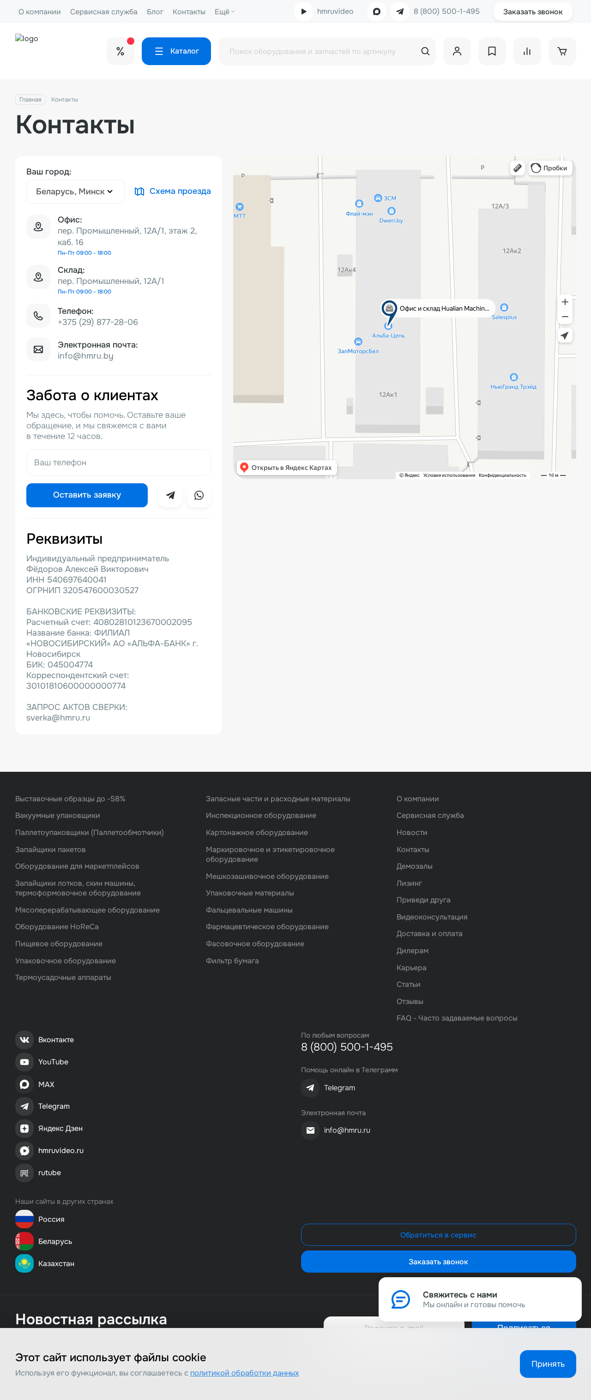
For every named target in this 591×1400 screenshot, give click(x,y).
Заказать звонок (533, 12)
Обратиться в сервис (438, 1235)
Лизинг (409, 883)
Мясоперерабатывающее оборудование (87, 910)
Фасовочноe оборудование (255, 944)
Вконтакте (56, 1040)
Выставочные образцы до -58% (70, 799)
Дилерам (412, 950)
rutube (49, 1173)
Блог (155, 12)
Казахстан (56, 1263)
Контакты (189, 12)
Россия (51, 1219)
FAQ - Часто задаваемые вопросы (457, 1018)
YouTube (53, 1062)
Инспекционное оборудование (261, 815)
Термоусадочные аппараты (63, 977)
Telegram (54, 1106)
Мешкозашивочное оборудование (267, 876)
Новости (412, 832)
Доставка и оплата (430, 933)
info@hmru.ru (347, 1130)
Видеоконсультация (432, 917)
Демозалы (415, 866)
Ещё (222, 12)
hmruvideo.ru (61, 1150)
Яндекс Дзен (60, 1128)
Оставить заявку (87, 495)
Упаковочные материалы (250, 893)
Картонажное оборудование (257, 832)
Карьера (412, 968)
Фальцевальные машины (249, 910)
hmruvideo (335, 11)
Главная (30, 99)
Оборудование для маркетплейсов (77, 866)
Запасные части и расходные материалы (278, 799)
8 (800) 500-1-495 (447, 11)
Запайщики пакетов (50, 849)
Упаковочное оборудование (65, 961)
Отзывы (410, 1001)
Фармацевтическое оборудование (267, 926)
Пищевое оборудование (59, 944)
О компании (39, 12)
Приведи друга (424, 900)
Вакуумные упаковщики (57, 815)
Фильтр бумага (232, 961)
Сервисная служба (104, 12)
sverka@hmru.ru (58, 718)
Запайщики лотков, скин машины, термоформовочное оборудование (78, 888)
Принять (548, 1364)
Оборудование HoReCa (57, 926)
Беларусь (55, 1241)
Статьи (409, 984)
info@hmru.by (86, 356)
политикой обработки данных (244, 1373)
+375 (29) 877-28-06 (98, 322)
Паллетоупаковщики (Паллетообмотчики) (89, 832)
